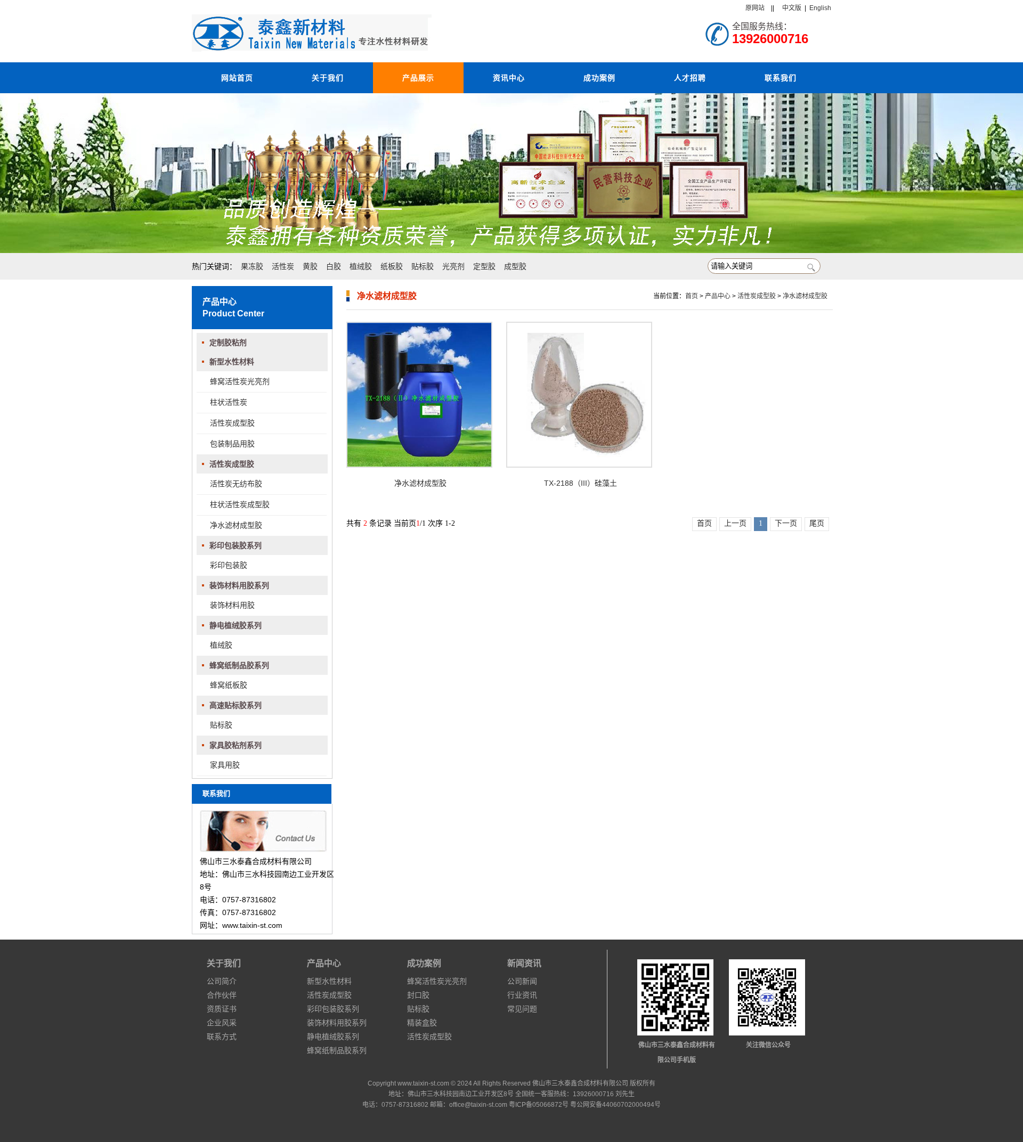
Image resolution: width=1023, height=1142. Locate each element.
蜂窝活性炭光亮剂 (240, 381)
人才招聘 (690, 78)
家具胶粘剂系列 (235, 745)
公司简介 (222, 981)
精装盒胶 (422, 1022)
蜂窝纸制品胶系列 (239, 665)
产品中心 (717, 296)
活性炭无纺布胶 (236, 483)
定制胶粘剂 (228, 342)
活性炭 (283, 266)
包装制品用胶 (232, 443)
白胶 (333, 266)
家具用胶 (225, 765)
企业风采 (222, 1022)
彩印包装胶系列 (235, 545)
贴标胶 (422, 266)
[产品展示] (511, 173)
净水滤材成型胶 (236, 525)
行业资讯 (522, 995)
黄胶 (310, 266)
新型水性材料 (231, 361)
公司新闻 (522, 981)
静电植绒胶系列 (235, 625)
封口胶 (418, 995)
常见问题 (522, 1009)
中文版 (791, 8)
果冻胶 (252, 266)
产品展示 (418, 78)
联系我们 (781, 78)
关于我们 (328, 78)
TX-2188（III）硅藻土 (580, 483)
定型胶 (484, 266)
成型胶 (515, 266)
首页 (691, 296)
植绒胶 (361, 266)
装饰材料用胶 (232, 605)
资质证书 (222, 1009)
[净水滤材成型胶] (419, 395)
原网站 (755, 8)
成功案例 (599, 78)
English (820, 8)
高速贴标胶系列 (235, 705)
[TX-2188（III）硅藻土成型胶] (579, 395)
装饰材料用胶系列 (239, 585)
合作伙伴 (222, 995)
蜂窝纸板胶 (228, 685)
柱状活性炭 (228, 402)
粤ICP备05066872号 (539, 1104)
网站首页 (237, 78)
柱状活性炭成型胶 (240, 504)
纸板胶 (391, 266)
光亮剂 (453, 266)
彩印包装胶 (228, 565)
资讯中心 (509, 78)
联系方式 (222, 1036)
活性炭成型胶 (232, 423)
